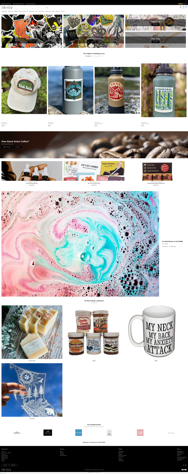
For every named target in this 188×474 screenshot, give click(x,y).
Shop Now (31, 41)
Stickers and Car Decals (23, 11)
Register (61, 451)
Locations (3, 460)
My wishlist (62, 454)
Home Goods (41, 11)
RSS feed (102, 469)
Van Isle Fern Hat (4, 123)
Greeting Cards (48, 11)
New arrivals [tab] (88, 56)
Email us (13, 465)
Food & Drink (31, 11)
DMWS (96, 469)
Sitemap (2, 459)
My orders (62, 452)
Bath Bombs (165, 246)
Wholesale (58, 11)
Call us (5, 465)
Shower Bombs (172, 246)
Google (99, 472)
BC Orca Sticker (50, 123)
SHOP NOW (156, 185)
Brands (53, 11)
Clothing (15, 11)
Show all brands (101, 426)
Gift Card (62, 11)
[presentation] (2, 90)
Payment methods (4, 455)
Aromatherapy (4, 11)
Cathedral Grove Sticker (145, 123)
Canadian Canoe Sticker (98, 123)
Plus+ (99, 469)
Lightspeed (4, 473)
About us (3, 451)
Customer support (4, 458)
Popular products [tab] (98, 56)
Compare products (63, 455)
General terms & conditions (6, 452)
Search (47, 7)
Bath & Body (10, 11)
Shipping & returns (4, 456)
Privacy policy (3, 454)
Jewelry (36, 11)
